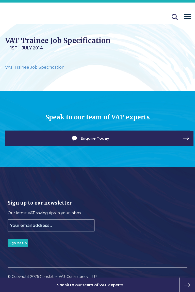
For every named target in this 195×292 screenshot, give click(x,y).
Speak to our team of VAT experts (90, 284)
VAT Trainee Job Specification (34, 67)
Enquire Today (94, 138)
